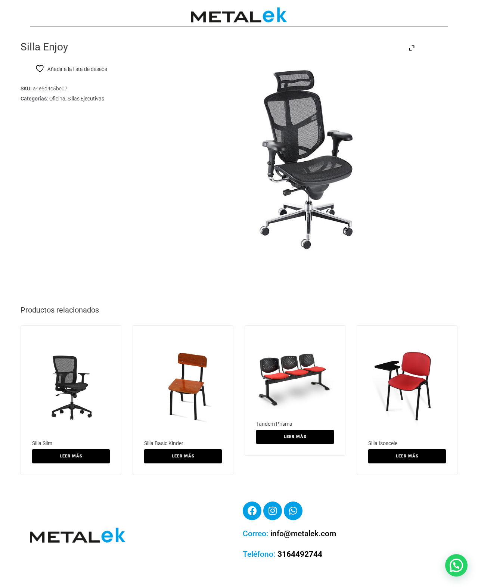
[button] (456, 565)
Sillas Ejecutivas (86, 99)
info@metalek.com (303, 533)
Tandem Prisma (274, 424)
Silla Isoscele (382, 443)
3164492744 (299, 554)
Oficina (57, 99)
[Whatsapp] (293, 510)
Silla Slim (42, 443)
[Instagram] (272, 510)
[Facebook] (252, 510)
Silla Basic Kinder (163, 443)
